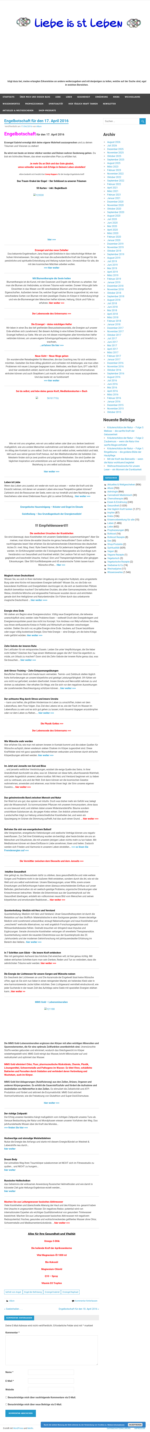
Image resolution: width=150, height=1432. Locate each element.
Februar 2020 (114, 236)
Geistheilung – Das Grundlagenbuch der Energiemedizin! (51, 514)
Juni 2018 (112, 307)
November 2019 (115, 247)
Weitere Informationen (116, 1425)
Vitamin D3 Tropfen (51, 1283)
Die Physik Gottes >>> (51, 723)
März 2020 (112, 233)
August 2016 (113, 377)
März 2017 (112, 352)
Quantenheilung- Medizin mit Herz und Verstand (29, 910)
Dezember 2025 (115, 149)
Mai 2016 (112, 387)
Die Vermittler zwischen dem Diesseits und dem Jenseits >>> (51, 861)
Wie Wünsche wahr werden (18, 741)
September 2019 (115, 254)
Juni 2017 (112, 342)
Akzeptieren (135, 1424)
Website (9, 1389)
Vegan (110, 551)
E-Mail (9, 1381)
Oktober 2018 (114, 292)
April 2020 (112, 229)
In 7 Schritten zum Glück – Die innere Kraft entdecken (32, 952)
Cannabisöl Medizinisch (119, 495)
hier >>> (52, 239)
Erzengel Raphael (70, 1292)
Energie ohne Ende (14, 610)
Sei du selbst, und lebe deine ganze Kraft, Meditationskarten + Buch (51, 391)
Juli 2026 (112, 145)
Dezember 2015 (115, 405)
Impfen (111, 512)
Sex (109, 540)
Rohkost (111, 533)
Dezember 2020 (115, 201)
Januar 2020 (113, 240)
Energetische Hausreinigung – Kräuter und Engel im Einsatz (51, 507)
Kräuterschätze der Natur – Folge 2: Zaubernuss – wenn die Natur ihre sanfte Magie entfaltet (124, 441)
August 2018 (113, 299)
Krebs (116, 97)
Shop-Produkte (47, 110)
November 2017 (115, 331)
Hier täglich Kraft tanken (83, 103)
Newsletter (109, 103)
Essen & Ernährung (117, 502)
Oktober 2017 (114, 335)
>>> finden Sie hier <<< (16, 1127)
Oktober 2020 (114, 208)
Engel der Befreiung (33, 1292)
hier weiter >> (18, 991)
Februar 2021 (114, 194)
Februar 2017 (114, 356)
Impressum (139, 1428)
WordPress (18, 1428)
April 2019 (112, 271)
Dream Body (10, 1159)
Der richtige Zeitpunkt (15, 1113)
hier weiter (10, 1148)
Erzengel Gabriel (52, 1292)
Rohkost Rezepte (116, 537)
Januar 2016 (113, 401)
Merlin (30, 1428)
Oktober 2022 (114, 177)
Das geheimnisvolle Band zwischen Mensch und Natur (32, 797)
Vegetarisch (113, 558)
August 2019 (113, 257)
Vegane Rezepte (115, 554)
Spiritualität (56, 103)
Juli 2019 (112, 261)
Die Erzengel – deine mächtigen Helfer (51, 324)
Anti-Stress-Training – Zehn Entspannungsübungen (31, 670)
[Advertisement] (77, 55)
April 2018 (112, 314)
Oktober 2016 (114, 370)
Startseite (9, 97)
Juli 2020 (112, 219)
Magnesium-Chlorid (51, 1269)
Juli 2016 (112, 380)
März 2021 (112, 191)
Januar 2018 (113, 324)
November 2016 (115, 366)
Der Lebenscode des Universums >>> (51, 313)
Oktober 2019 (114, 250)
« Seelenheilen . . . (13, 1309)
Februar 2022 (114, 184)
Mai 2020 (112, 226)
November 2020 (115, 205)
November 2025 (115, 152)
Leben (69, 97)
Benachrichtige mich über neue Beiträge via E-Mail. (35, 1404)
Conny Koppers (51, 174)
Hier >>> (61, 565)
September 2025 (115, 159)
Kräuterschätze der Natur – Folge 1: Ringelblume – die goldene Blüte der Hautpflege (124, 452)
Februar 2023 (114, 170)
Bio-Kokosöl (51, 1262)
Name (9, 1372)
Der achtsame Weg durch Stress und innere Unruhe (31, 699)
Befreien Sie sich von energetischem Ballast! (27, 829)
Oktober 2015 (114, 412)
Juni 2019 (112, 264)
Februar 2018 (114, 321)
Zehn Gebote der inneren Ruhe (20, 646)
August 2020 (113, 215)
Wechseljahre (132, 97)
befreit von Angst (13, 1292)
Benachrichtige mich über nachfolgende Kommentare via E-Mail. (42, 1397)
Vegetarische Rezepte (118, 561)
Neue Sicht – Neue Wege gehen (51, 356)
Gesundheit (83, 97)
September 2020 (115, 212)
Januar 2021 (113, 198)
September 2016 (115, 373)
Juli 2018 (112, 303)
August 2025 (113, 163)
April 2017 (112, 349)
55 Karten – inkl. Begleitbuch (51, 188)
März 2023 (112, 166)
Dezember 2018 (115, 285)
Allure (38, 126)
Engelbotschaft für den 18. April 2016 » (79, 1309)
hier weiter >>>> (39, 600)
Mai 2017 (112, 345)
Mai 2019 (112, 268)
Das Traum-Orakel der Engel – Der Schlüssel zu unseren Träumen (51, 181)
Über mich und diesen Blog (35, 97)
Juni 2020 (112, 222)
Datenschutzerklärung (119, 1428)
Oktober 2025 (114, 156)
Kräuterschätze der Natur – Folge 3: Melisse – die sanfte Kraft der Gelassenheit (124, 431)
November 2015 (115, 408)
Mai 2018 (112, 310)
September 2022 (115, 180)
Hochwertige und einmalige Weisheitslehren (27, 1138)
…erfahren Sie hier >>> (52, 345)
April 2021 (112, 187)
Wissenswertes (11, 103)
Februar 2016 (114, 398)
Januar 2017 (113, 359)
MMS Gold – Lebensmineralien (51, 1002)
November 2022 (115, 173)
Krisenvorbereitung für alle (120, 519)
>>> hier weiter (51, 267)
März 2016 (112, 394)
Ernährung (101, 97)
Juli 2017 (112, 338)
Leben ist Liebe (12, 482)
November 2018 (115, 289)
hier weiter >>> (56, 303)
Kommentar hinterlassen (86, 1301)
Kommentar (12, 1332)
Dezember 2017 (115, 328)
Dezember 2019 (115, 243)
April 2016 (112, 391)
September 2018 (115, 296)
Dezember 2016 (115, 363)
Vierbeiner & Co (115, 565)
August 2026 (113, 142)
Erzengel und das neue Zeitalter (51, 250)
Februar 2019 (114, 278)
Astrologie (112, 491)
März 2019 (112, 275)
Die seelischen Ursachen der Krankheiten (51, 533)
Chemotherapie (115, 498)
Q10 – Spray (51, 1276)
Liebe (58, 97)
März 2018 (112, 317)
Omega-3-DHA (52, 1241)
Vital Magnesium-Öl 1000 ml (52, 1255)
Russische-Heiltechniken (17, 1180)
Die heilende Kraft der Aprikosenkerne (51, 1248)
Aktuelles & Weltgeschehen (18, 110)
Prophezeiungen (34, 103)
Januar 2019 (113, 282)
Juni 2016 (112, 384)
